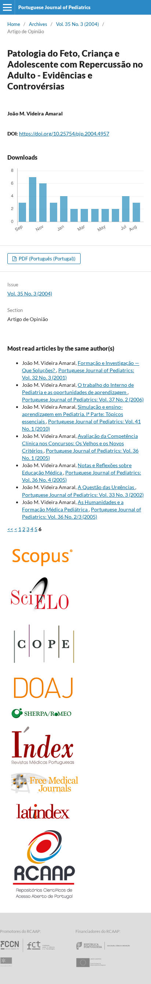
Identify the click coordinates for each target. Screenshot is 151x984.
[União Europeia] (97, 969)
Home (13, 24)
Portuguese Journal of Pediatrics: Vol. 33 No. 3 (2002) (83, 495)
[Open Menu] (7, 7)
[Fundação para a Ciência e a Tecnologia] (28, 952)
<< (10, 529)
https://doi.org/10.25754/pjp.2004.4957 (64, 133)
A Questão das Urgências (106, 487)
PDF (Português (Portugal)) (47, 259)
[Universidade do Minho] (7, 969)
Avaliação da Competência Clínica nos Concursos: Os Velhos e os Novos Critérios (80, 443)
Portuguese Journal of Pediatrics (54, 7)
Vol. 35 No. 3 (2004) (77, 24)
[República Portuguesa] (109, 952)
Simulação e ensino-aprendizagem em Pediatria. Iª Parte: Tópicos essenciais (72, 414)
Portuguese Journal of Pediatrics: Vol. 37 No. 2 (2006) (83, 399)
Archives (38, 24)
